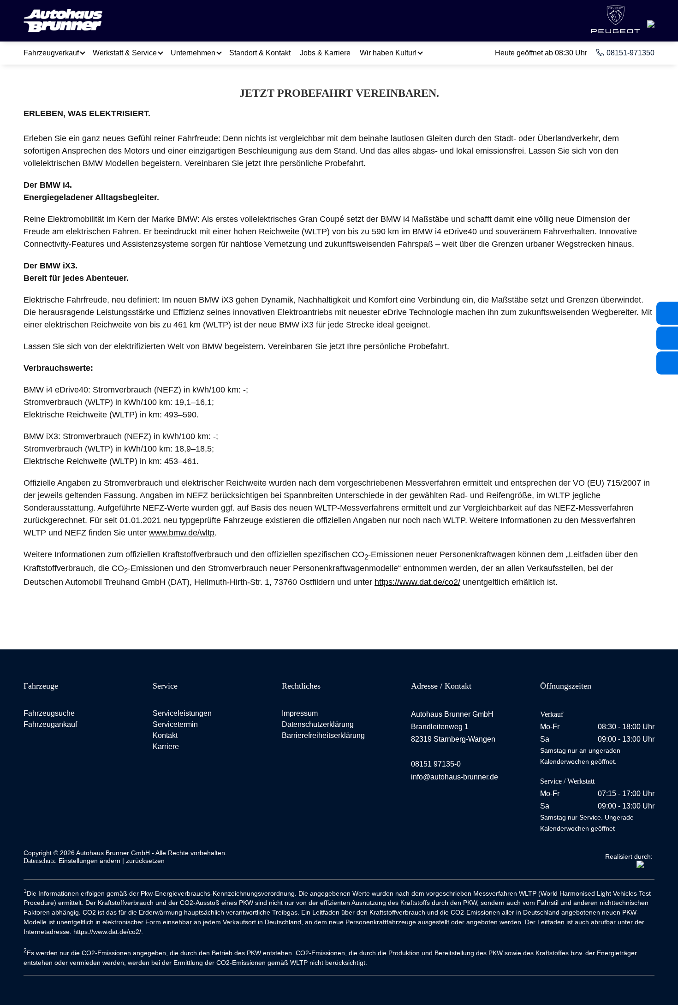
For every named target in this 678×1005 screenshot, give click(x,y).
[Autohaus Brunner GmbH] (63, 22)
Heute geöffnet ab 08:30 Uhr (541, 53)
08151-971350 (630, 53)
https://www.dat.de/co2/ (417, 582)
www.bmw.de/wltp (181, 532)
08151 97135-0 (436, 764)
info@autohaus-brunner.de (454, 777)
